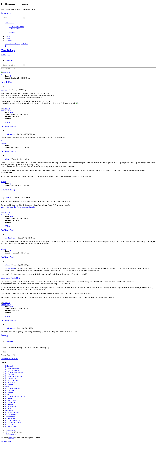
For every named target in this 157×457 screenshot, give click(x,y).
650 (11, 76)
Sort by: (20, 348)
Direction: (35, 348)
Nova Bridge (8, 50)
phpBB (11, 438)
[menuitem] (16, 27)
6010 (11, 112)
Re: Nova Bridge (8, 126)
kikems (3, 143)
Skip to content (6, 13)
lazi (2, 74)
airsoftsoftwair (5, 110)
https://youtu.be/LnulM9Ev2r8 (11, 278)
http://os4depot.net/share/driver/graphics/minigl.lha (18, 207)
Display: (6, 348)
